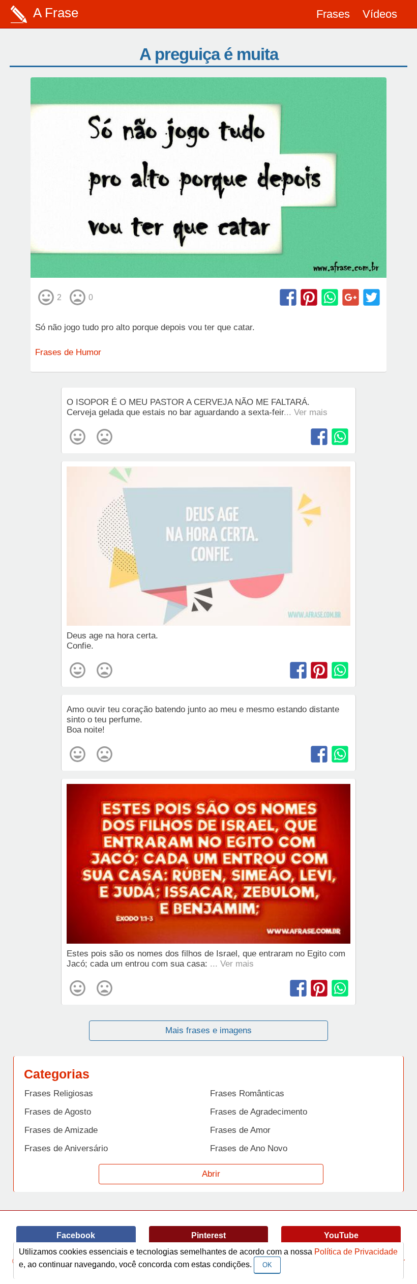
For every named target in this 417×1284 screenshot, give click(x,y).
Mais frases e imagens (208, 1030)
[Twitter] (371, 297)
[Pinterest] (309, 297)
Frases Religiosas (58, 1093)
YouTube (341, 1235)
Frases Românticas (247, 1093)
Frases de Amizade (61, 1130)
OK (267, 1265)
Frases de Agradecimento (258, 1112)
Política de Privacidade (356, 1251)
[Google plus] (350, 297)
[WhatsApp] (329, 297)
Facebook (75, 1235)
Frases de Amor (240, 1130)
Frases (333, 14)
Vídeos (380, 14)
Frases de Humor (68, 352)
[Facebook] (288, 297)
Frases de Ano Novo (248, 1148)
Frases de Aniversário (66, 1148)
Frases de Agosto (57, 1112)
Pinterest (208, 1235)
